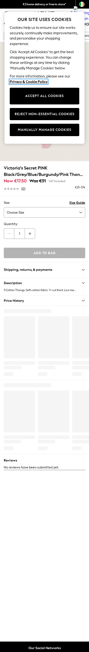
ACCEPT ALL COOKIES (44, 96)
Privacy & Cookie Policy (28, 82)
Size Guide (77, 203)
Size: (7, 203)
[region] (45, 78)
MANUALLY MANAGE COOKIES (44, 130)
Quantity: (11, 224)
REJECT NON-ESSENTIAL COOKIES (45, 114)
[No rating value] (12, 189)
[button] (44, 283)
